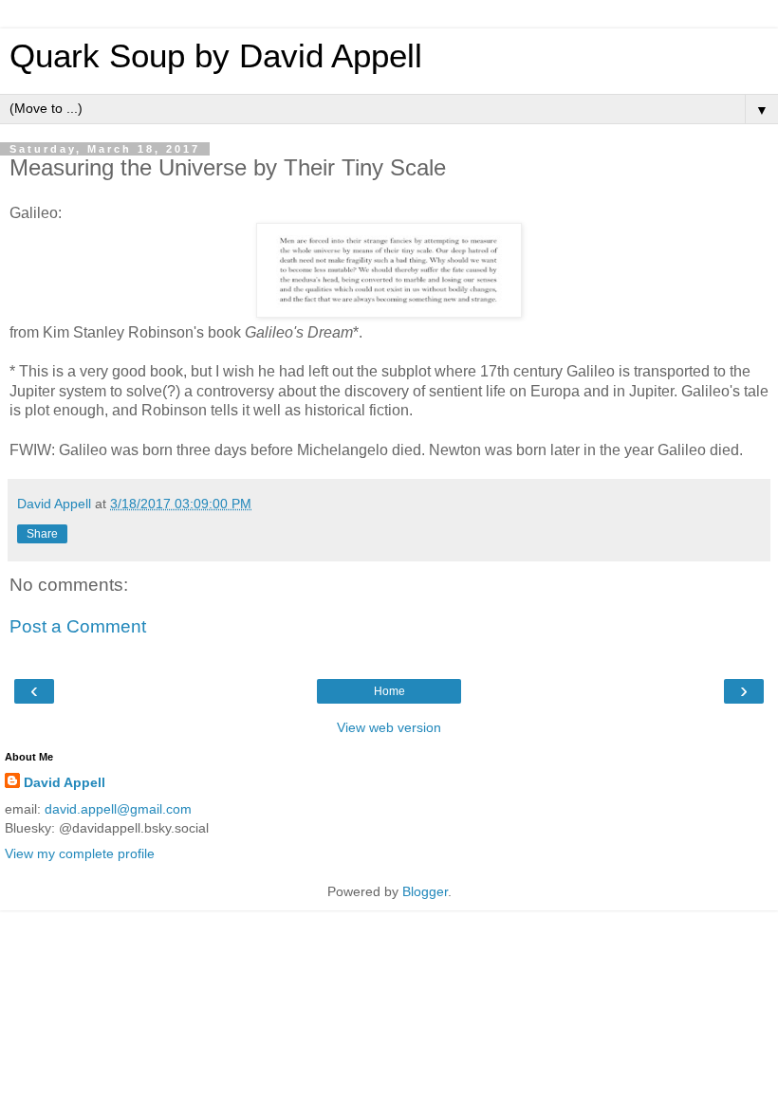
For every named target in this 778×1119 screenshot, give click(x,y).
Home (389, 691)
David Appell (64, 782)
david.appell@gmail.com (118, 808)
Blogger (425, 891)
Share (42, 534)
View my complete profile (80, 853)
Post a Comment (77, 626)
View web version (389, 727)
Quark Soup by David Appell (215, 56)
